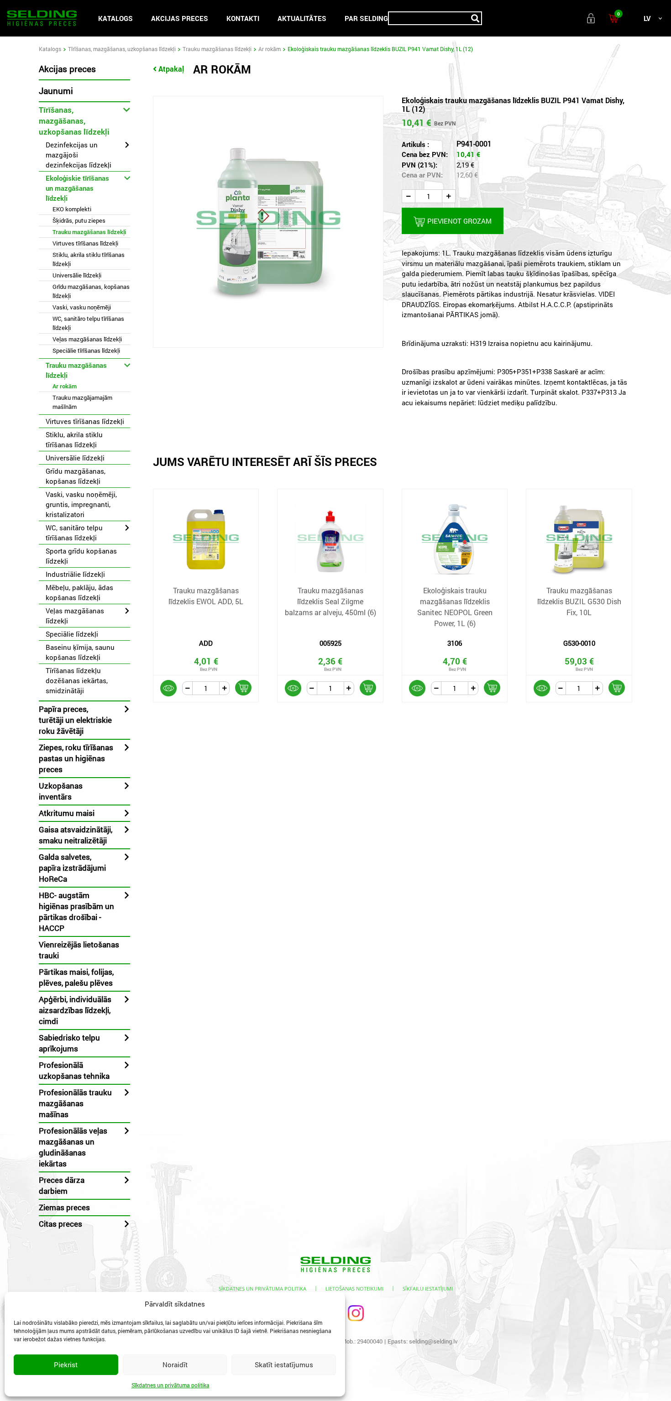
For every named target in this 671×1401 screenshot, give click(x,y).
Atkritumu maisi (66, 813)
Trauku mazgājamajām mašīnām (82, 402)
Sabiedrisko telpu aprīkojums (69, 1043)
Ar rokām (269, 48)
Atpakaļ (171, 68)
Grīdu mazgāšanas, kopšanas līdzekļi (91, 291)
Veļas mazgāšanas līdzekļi (87, 339)
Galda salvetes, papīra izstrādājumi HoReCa (72, 868)
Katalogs (115, 18)
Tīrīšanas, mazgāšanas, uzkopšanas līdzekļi (122, 48)
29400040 (370, 1341)
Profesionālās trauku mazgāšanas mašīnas (75, 1103)
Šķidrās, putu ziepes (78, 220)
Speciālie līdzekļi (72, 633)
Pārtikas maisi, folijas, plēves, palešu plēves (76, 977)
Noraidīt (175, 1364)
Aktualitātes (302, 18)
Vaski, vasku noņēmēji (81, 307)
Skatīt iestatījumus (284, 1364)
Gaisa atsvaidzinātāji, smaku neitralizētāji (75, 835)
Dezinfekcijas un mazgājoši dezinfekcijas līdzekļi (78, 154)
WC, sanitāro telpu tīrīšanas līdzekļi (88, 323)
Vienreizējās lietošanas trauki (79, 950)
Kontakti (242, 18)
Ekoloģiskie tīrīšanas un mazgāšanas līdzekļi (77, 188)
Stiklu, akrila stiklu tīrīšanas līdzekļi (88, 259)
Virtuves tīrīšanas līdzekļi (85, 243)
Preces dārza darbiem (61, 1185)
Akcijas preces (179, 18)
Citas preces (60, 1223)
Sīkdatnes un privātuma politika (170, 1385)
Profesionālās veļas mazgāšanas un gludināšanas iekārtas (73, 1147)
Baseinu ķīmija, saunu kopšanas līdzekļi (80, 652)
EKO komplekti (71, 209)
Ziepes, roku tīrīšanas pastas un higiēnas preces (76, 758)
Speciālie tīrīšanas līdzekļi (86, 350)
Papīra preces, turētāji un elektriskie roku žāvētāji (75, 720)
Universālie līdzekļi (76, 275)
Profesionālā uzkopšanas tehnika (74, 1070)
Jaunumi (56, 90)
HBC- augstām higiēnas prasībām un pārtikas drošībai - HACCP (76, 911)
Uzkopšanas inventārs (61, 791)
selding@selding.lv (433, 1341)
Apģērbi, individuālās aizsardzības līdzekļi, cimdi (75, 1010)
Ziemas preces (64, 1207)
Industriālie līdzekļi (75, 574)
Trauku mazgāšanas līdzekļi (217, 48)
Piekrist (66, 1364)
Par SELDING (366, 18)
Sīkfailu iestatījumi (428, 1288)
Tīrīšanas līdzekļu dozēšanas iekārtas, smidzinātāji (77, 680)
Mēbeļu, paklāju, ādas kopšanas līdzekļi (79, 592)
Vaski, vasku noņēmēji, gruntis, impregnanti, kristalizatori (81, 504)
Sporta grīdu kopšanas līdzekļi (81, 555)
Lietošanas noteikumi (354, 1288)
